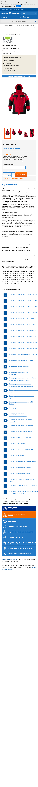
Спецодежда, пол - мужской (17, 443)
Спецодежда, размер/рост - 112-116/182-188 (23, 306)
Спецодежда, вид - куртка (17, 455)
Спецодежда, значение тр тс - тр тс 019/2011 (23, 485)
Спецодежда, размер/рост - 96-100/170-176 (22, 336)
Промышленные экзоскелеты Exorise (21, 548)
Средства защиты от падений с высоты (22, 543)
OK (18, 6)
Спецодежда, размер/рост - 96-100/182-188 (22, 330)
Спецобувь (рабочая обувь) (17, 526)
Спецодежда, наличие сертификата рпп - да (23, 354)
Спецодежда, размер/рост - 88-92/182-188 (22, 324)
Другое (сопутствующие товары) (19, 554)
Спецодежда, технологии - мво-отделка (21, 408)
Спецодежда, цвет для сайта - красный (21, 360)
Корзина (26, 17)
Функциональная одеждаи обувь (17, 515)
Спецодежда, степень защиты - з (19, 473)
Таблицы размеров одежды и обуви (19, 76)
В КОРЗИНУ (22, 175)
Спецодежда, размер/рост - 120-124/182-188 (23, 300)
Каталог (11, 25)
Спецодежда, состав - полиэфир (19, 366)
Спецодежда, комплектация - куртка (20, 431)
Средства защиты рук (15, 537)
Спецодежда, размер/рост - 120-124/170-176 (23, 294)
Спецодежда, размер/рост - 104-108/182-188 (23, 342)
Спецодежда (18, 25)
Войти (5, 17)
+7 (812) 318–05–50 (18, 9)
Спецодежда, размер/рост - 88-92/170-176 (22, 318)
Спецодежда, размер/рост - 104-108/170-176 (23, 348)
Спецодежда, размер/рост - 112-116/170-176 (23, 312)
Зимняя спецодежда (28, 25)
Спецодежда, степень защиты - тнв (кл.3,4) (22, 461)
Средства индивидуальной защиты (20, 532)
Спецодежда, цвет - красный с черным (21, 449)
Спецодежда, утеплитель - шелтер (20, 437)
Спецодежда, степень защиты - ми (20, 467)
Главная (6, 25)
